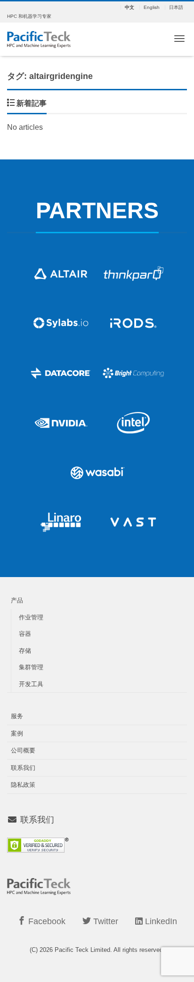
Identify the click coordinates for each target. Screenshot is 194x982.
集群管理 (31, 667)
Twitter (104, 921)
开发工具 (31, 684)
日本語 (176, 7)
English (152, 7)
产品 (17, 600)
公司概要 (23, 750)
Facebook (45, 921)
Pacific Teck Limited (82, 949)
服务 (17, 716)
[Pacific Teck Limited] (39, 38)
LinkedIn (160, 921)
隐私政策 (23, 784)
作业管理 (31, 617)
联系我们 (23, 767)
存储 (25, 650)
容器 (25, 633)
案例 (17, 733)
